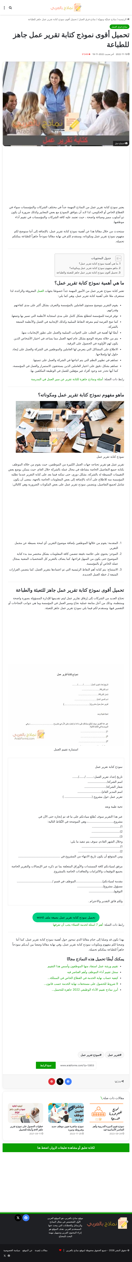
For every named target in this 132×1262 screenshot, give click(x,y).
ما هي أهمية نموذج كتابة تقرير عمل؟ (98, 263)
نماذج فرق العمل (87, 19)
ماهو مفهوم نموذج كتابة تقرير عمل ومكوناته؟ (93, 268)
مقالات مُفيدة (41, 1250)
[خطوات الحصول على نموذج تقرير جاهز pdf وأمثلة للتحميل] (25, 1113)
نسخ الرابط (45, 1065)
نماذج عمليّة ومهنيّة (107, 19)
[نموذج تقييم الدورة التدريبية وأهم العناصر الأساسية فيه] (106, 1113)
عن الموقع (27, 1250)
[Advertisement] (66, 175)
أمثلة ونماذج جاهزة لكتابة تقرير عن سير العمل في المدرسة (67, 379)
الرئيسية (122, 19)
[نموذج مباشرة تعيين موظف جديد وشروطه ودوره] (66, 1113)
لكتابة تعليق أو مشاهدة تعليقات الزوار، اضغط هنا (66, 1147)
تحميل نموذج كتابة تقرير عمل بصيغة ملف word (66, 917)
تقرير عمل (114, 1055)
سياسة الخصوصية (11, 1250)
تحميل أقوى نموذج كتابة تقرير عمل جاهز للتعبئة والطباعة (87, 272)
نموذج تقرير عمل (90, 1055)
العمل (40, 291)
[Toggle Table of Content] (116, 258)
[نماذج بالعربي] (66, 7)
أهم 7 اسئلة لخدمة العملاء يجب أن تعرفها (78, 924)
